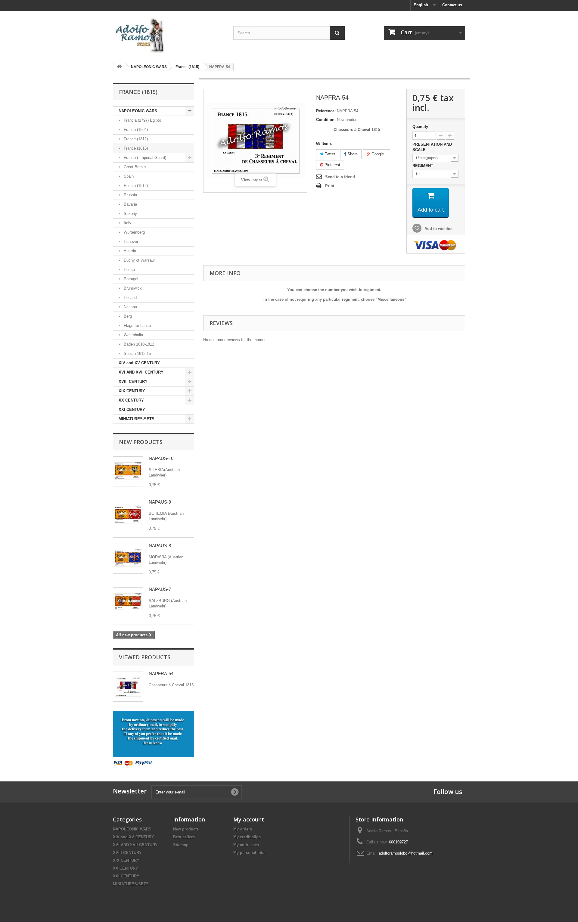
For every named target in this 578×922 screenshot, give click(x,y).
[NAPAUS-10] (128, 471)
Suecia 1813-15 (137, 353)
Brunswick (132, 288)
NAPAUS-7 (160, 589)
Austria (129, 251)
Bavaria (130, 204)
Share (352, 154)
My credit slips (247, 837)
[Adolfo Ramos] (168, 35)
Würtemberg (134, 232)
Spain (128, 176)
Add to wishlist (437, 228)
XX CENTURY (131, 400)
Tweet (329, 154)
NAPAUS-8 (160, 545)
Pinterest (331, 165)
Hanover (130, 241)
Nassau (130, 307)
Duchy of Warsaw (138, 260)
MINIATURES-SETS (136, 419)
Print (329, 186)
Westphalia (133, 335)
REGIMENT (423, 165)
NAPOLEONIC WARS (138, 111)
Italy (127, 223)
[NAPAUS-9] (128, 515)
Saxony (130, 213)
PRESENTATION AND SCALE (432, 147)
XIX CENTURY (132, 391)
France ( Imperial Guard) (144, 157)
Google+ (378, 154)
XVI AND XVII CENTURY (141, 372)
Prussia (130, 195)
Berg (127, 316)
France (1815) (135, 148)
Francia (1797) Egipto (142, 120)
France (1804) (135, 129)
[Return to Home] (119, 67)
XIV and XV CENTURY (139, 363)
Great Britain (134, 167)
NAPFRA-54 (161, 673)
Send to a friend (340, 177)
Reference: (326, 111)
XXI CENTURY (132, 409)
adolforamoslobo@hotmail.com (406, 853)
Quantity (420, 126)
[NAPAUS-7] (128, 602)
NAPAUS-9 (160, 501)
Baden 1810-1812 (138, 344)
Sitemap (180, 845)
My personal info (249, 852)
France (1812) (135, 139)
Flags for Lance (137, 325)
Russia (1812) (135, 185)
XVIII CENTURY (133, 381)
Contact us (452, 5)
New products (141, 441)
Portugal (130, 279)
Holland (130, 297)
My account (248, 819)
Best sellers (184, 837)
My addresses (246, 845)
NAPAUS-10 (161, 458)
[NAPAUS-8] (128, 559)
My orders (242, 829)
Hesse (129, 269)
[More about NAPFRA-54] (128, 687)
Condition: (326, 119)
